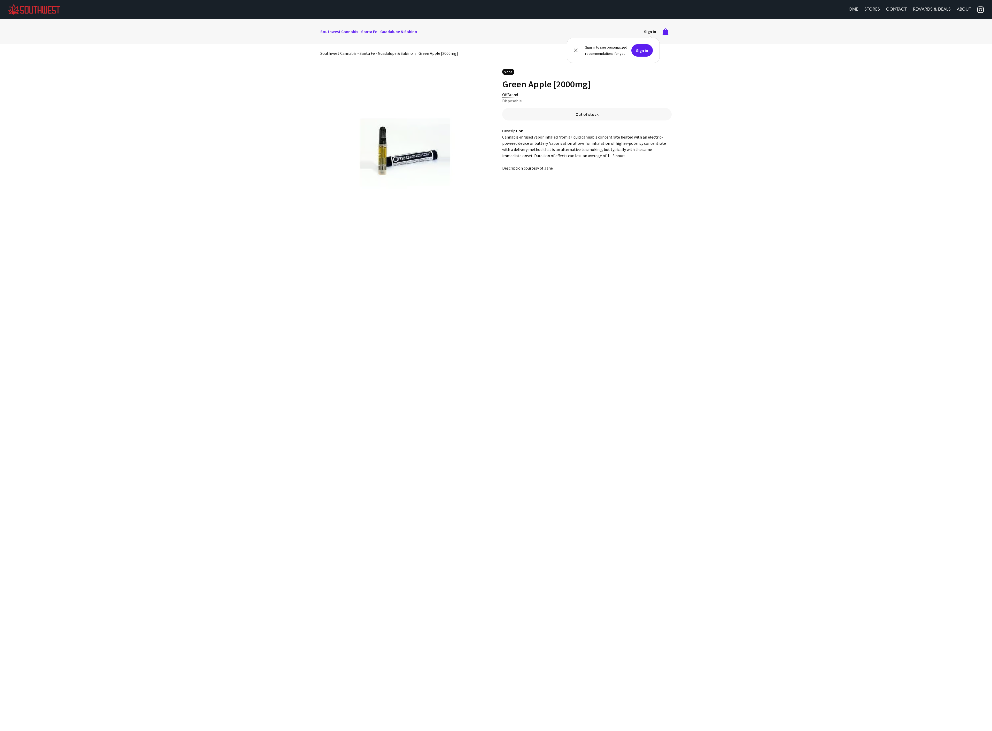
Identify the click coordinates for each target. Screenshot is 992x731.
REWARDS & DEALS (932, 9)
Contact (896, 9)
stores (872, 9)
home (852, 9)
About (964, 9)
